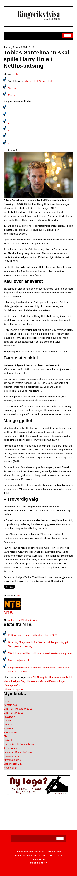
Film (17, 595)
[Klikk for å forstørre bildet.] (38, 174)
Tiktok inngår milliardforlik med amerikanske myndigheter (40, 653)
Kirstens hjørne (12, 759)
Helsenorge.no (12, 755)
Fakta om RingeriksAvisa (18, 752)
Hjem (6, 700)
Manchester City (13, 763)
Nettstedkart (10, 767)
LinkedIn (8, 740)
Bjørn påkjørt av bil (18, 660)
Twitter (7, 720)
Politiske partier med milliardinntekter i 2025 (32, 635)
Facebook (9, 716)
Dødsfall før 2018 (13, 712)
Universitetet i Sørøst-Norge (19, 744)
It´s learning (10, 748)
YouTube (9, 728)
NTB (18, 73)
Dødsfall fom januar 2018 (18, 708)
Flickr (7, 736)
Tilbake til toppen (13, 689)
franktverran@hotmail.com (22, 620)
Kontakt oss (10, 704)
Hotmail (8, 724)
